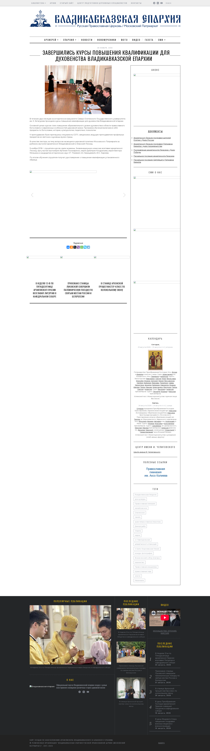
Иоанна (147, 381)
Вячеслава (171, 379)
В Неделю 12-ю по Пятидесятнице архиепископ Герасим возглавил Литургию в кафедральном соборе (44, 290)
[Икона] (155, 370)
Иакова (137, 387)
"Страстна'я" (170, 430)
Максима (172, 411)
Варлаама (150, 379)
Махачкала (139, 580)
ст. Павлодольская (142, 540)
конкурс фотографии (143, 553)
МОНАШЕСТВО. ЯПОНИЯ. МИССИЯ (165, 632)
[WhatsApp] (81, 247)
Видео (136, 39)
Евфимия (147, 383)
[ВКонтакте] (68, 247)
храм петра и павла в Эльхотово (148, 522)
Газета (149, 39)
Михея (161, 381)
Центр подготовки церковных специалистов (102, 3)
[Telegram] (88, 247)
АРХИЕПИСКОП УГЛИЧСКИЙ (146, 544)
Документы (155, 131)
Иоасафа (140, 381)
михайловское (141, 508)
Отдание (140, 409)
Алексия (148, 389)
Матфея (140, 383)
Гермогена (139, 385)
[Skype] (85, 247)
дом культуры (140, 499)
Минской (149, 430)
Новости (86, 39)
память (137, 517)
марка (137, 535)
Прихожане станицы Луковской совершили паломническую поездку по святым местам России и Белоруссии (78, 290)
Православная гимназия (145, 504)
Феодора (167, 387)
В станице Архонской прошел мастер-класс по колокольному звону (112, 286)
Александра (168, 374)
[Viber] (78, 247)
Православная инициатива (146, 567)
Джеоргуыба (140, 526)
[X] (74, 247)
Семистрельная (146, 432)
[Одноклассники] (71, 247)
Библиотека (37, 3)
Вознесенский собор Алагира (147, 558)
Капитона (164, 376)
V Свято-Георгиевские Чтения (147, 549)
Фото (124, 39)
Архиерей (50, 39)
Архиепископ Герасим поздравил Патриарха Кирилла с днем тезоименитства (153, 145)
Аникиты (140, 374)
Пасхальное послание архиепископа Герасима (154, 156)
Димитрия (164, 383)
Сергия (158, 379)
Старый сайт (67, 3)
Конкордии (170, 421)
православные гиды (143, 571)
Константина (169, 423)
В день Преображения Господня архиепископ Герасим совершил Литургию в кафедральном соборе (167, 706)
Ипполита (142, 421)
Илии (164, 379)
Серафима (156, 426)
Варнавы (155, 383)
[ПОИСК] (178, 3)
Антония (154, 381)
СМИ (160, 39)
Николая (172, 391)
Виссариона (169, 381)
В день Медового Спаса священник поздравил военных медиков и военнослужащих (165, 722)
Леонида (156, 391)
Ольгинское (140, 513)
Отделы (138, 531)
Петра (142, 387)
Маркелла (164, 385)
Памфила (155, 376)
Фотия (174, 372)
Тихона (137, 419)
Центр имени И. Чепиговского (147, 452)
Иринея (150, 421)
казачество (139, 562)
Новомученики (106, 39)
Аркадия (148, 385)
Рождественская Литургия (145, 495)
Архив (53, 3)
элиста (137, 576)
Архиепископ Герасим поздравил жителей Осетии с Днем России (152, 139)
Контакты (136, 3)
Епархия (68, 39)
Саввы (171, 383)
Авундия (157, 421)
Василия (161, 389)
